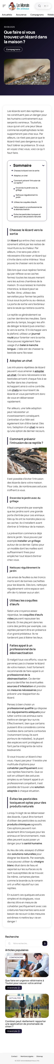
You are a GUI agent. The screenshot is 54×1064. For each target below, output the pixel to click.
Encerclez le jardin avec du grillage (27, 188)
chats (15, 390)
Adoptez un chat (21, 175)
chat (32, 427)
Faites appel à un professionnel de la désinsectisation (28, 208)
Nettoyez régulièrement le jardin (27, 196)
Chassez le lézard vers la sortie (26, 170)
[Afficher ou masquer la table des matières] (37, 165)
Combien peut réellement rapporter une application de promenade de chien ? (25, 1024)
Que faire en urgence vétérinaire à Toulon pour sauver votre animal (24, 982)
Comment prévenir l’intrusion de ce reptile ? (27, 181)
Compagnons (13, 49)
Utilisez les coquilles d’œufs (25, 202)
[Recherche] (39, 6)
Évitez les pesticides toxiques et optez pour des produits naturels (27, 215)
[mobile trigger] (5, 6)
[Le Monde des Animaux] (19, 6)
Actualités (15, 998)
